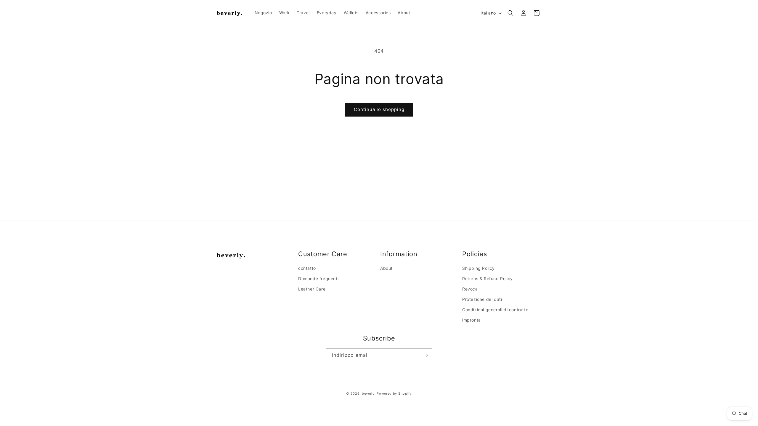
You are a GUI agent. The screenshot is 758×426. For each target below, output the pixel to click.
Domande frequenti (318, 278)
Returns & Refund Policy (487, 278)
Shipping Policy (478, 268)
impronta (471, 319)
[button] (510, 13)
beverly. (369, 393)
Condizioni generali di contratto (495, 309)
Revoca (470, 288)
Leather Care (311, 288)
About (386, 268)
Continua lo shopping (379, 109)
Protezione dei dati (482, 299)
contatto (307, 268)
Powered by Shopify (394, 393)
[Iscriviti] (425, 355)
